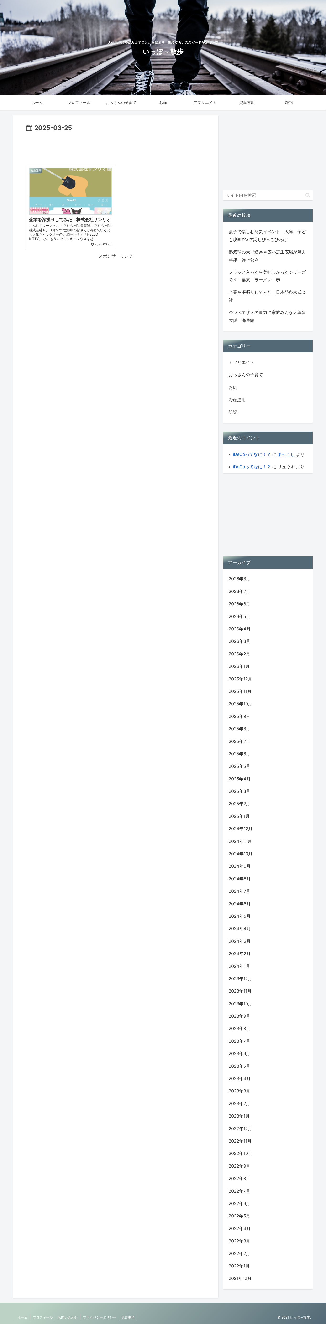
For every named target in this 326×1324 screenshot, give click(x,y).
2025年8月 (239, 728)
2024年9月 (240, 866)
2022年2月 (239, 1253)
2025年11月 (240, 691)
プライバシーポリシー (99, 1317)
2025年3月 (239, 791)
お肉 (233, 387)
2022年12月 (240, 1128)
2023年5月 (239, 1066)
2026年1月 (239, 666)
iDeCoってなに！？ (252, 454)
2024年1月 (239, 966)
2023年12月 (240, 978)
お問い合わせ (68, 1317)
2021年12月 (240, 1278)
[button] (308, 195)
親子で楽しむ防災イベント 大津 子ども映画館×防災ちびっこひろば (267, 235)
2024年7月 (239, 891)
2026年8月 (239, 578)
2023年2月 (239, 1103)
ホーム (23, 1317)
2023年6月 (239, 1053)
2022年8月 (239, 1178)
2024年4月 (240, 928)
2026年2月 (239, 653)
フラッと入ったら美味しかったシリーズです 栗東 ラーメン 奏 (267, 276)
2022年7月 (239, 1191)
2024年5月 (240, 916)
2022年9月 (239, 1166)
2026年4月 (240, 628)
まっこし (286, 454)
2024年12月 (240, 828)
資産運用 (237, 399)
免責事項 (128, 1317)
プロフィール (43, 1317)
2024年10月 (240, 853)
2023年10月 (240, 1003)
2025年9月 (239, 716)
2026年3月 (239, 641)
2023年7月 (239, 1041)
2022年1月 (239, 1265)
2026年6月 (239, 603)
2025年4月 (240, 778)
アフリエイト (241, 362)
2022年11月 (240, 1141)
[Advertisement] (115, 146)
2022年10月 (240, 1153)
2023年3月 (239, 1090)
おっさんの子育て (246, 374)
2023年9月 (239, 1016)
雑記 (233, 412)
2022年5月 (239, 1215)
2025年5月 (239, 766)
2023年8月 (239, 1028)
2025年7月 (239, 741)
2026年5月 (239, 616)
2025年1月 (239, 816)
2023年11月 (240, 991)
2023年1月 (239, 1115)
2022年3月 (239, 1240)
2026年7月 (239, 591)
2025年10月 (240, 703)
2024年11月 (240, 841)
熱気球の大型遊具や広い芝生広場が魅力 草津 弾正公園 (268, 255)
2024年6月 (240, 903)
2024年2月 (240, 953)
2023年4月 (240, 1078)
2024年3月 (240, 941)
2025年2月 (239, 803)
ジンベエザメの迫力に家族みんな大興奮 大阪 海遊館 (268, 316)
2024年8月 (240, 878)
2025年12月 (240, 678)
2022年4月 (240, 1228)
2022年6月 (239, 1203)
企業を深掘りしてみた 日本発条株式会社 (267, 296)
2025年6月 (239, 753)
